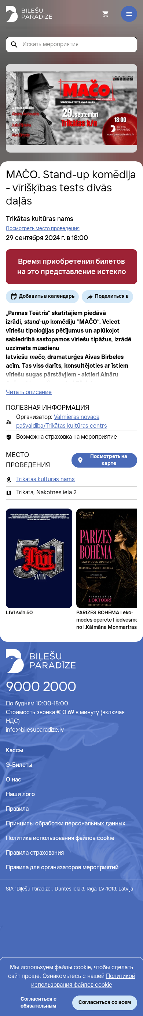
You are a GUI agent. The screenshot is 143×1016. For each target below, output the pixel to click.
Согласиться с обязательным (38, 1003)
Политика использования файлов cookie (60, 838)
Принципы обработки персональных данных (65, 823)
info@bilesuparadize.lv (35, 730)
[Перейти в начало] (41, 661)
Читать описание (29, 392)
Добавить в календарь (46, 296)
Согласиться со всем (104, 1002)
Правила (17, 809)
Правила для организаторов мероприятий (62, 867)
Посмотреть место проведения (43, 228)
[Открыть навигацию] (129, 14)
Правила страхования (35, 853)
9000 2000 (41, 687)
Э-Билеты (19, 765)
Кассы (14, 750)
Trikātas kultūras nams (45, 479)
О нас (13, 780)
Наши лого (20, 794)
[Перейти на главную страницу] (29, 14)
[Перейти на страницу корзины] (96, 14)
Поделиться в (112, 296)
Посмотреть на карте (108, 460)
